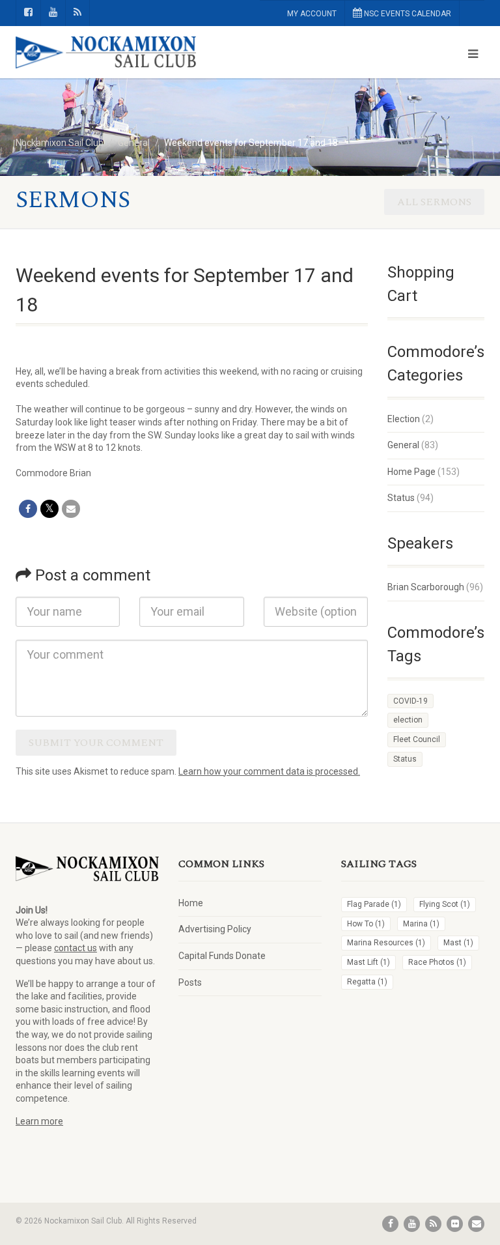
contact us (75, 948)
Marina (421, 923)
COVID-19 (410, 701)
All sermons (434, 202)
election (408, 719)
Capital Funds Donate (222, 956)
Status (401, 498)
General (403, 445)
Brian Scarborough (425, 587)
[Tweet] (49, 509)
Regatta (367, 981)
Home (190, 903)
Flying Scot (444, 904)
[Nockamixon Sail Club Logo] (128, 52)
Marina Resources (386, 942)
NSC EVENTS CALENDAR (406, 13)
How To (366, 923)
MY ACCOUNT (312, 13)
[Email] (71, 509)
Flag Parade (374, 904)
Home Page (411, 471)
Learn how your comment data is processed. (269, 771)
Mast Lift (368, 962)
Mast (458, 942)
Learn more (39, 1121)
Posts (190, 982)
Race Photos (437, 962)
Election (403, 419)
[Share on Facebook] (28, 509)
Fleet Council (416, 739)
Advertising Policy (214, 929)
